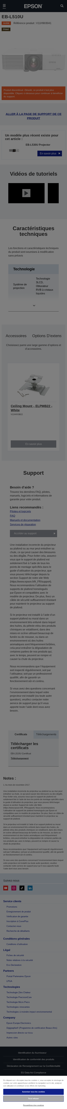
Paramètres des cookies (33, 1105)
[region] (33, 1092)
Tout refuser (33, 1098)
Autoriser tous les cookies (33, 1092)
